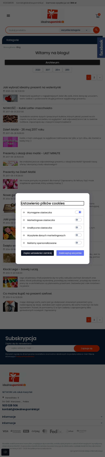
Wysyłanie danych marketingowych (46, 235)
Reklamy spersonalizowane (41, 243)
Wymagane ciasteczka (39, 212)
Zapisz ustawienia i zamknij (37, 252)
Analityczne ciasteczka (39, 227)
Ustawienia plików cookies (43, 203)
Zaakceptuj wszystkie (70, 252)
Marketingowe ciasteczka (41, 220)
